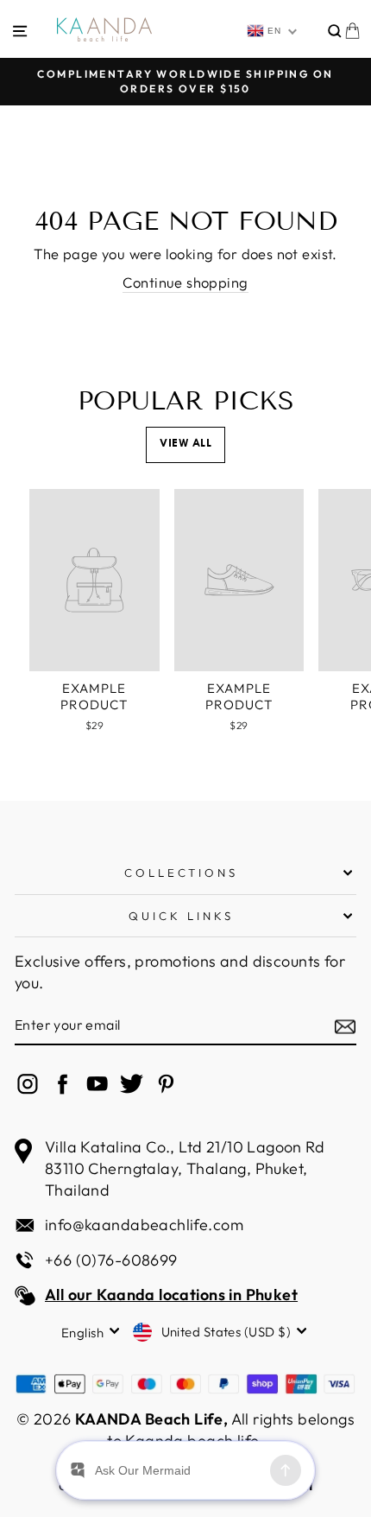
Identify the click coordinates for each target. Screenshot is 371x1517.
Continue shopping (185, 282)
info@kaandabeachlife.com (144, 1225)
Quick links (181, 916)
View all (185, 444)
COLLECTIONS (181, 872)
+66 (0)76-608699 (111, 1260)
